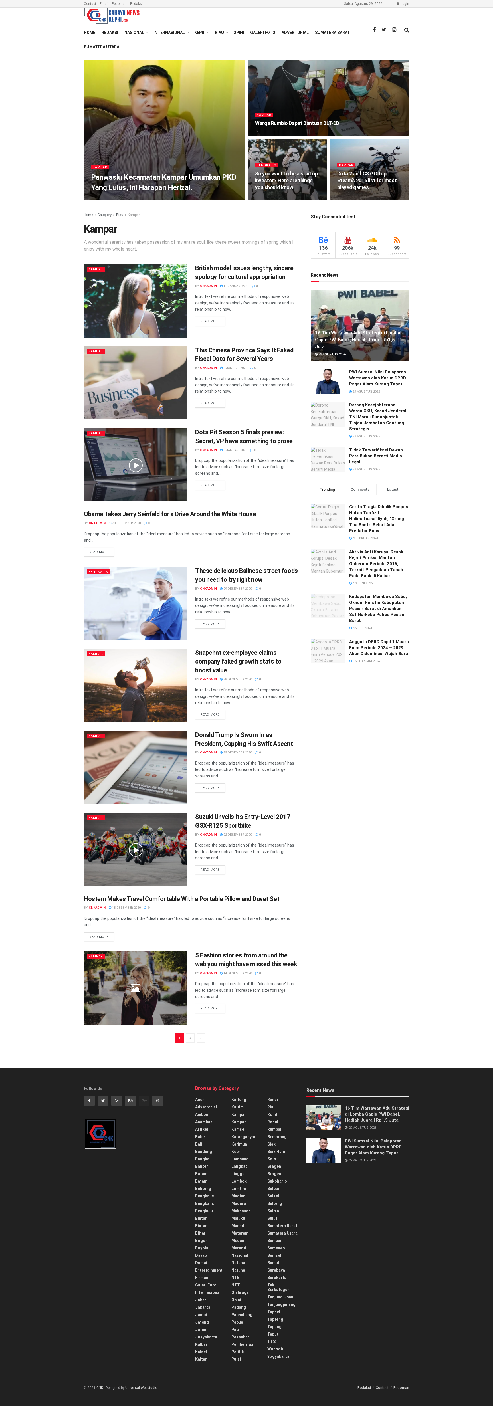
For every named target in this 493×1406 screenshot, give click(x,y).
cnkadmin (104, 198)
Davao (201, 1255)
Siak (271, 1144)
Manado (239, 1225)
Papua (237, 1322)
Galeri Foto (262, 32)
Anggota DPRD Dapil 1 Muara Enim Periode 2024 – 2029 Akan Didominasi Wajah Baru (379, 647)
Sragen (274, 1166)
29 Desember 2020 (237, 589)
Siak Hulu (276, 1151)
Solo (271, 1159)
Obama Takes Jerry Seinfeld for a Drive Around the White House (170, 514)
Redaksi (136, 4)
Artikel (201, 1129)
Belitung (203, 1188)
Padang (238, 1307)
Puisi (236, 1359)
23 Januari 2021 (271, 198)
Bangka (202, 1159)
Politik (237, 1352)
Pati (235, 1329)
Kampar (100, 167)
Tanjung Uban (280, 1297)
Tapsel (273, 1312)
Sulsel (273, 1196)
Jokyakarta (206, 1337)
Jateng (202, 1322)
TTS (271, 1341)
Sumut (273, 1262)
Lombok (239, 1181)
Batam (201, 1173)
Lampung (240, 1159)
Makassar (240, 1211)
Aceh (200, 1099)
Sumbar (274, 1240)
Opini (238, 32)
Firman (201, 1277)
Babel (200, 1136)
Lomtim (238, 1188)
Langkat (239, 1166)
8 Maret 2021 (268, 134)
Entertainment (209, 1270)
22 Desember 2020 (237, 835)
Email (104, 4)
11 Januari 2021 (236, 286)
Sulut (272, 1218)
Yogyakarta (278, 1356)
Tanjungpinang (281, 1304)
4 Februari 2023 (131, 198)
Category (105, 215)
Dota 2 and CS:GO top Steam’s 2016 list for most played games (367, 181)
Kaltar (201, 1359)
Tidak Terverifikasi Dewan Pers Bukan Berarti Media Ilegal (376, 455)
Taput (272, 1334)
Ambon (201, 1114)
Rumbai (274, 1129)
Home (89, 32)
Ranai (272, 1099)
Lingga (238, 1173)
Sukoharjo (277, 1181)
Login (404, 4)
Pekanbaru (241, 1337)
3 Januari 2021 (235, 450)
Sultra (273, 1211)
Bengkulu (204, 1211)
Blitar (200, 1233)
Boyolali (203, 1248)
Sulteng (274, 1203)
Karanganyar (243, 1136)
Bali (198, 1144)
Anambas (204, 1122)
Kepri (199, 32)
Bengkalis (266, 165)
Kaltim (237, 1107)
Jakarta (202, 1307)
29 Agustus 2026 (332, 354)
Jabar (200, 1300)
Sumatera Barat (332, 32)
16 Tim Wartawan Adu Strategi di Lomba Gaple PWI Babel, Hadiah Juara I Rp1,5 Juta (357, 339)
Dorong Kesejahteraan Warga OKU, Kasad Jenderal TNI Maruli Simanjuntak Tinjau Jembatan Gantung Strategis (377, 416)
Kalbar (201, 1344)
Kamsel (238, 1129)
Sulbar (273, 1188)
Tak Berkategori (278, 1287)
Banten (202, 1166)
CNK (99, 1388)
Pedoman (119, 4)
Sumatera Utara (101, 47)
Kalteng (238, 1099)
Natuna (238, 1262)
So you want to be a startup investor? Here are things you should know (286, 181)
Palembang (241, 1314)
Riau (219, 32)
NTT (235, 1285)
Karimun (239, 1144)
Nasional (134, 32)
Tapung (274, 1326)
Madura (238, 1203)
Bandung (203, 1151)
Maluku (238, 1218)
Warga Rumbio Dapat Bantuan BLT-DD (297, 123)
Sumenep (276, 1248)
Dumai (201, 1262)
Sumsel (274, 1255)
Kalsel (201, 1352)
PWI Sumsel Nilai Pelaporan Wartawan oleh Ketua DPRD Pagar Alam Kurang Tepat (377, 378)
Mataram (239, 1233)
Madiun (238, 1196)
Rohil (272, 1114)
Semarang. (277, 1136)
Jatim (200, 1329)
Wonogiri (276, 1349)
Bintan (201, 1218)
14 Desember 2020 (237, 973)
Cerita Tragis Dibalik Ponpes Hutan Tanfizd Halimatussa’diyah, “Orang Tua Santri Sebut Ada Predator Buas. (378, 518)
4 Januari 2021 (235, 368)
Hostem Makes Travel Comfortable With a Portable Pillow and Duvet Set (181, 898)
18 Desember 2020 (126, 908)
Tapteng (275, 1319)
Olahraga (240, 1292)
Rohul (272, 1122)
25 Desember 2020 (237, 752)
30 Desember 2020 (126, 523)
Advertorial (295, 32)
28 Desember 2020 (237, 679)
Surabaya (276, 1270)
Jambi (201, 1314)
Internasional (169, 32)
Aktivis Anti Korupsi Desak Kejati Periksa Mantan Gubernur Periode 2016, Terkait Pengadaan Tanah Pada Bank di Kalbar (376, 563)
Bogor (201, 1240)
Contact (90, 4)
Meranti (238, 1248)
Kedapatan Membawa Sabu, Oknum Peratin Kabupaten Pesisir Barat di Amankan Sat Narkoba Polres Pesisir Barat (378, 608)
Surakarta (276, 1277)
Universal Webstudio (141, 1388)
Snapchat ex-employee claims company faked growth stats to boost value (238, 661)
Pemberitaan (243, 1344)
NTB (235, 1277)
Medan (237, 1240)
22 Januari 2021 (353, 198)
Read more (210, 321)
